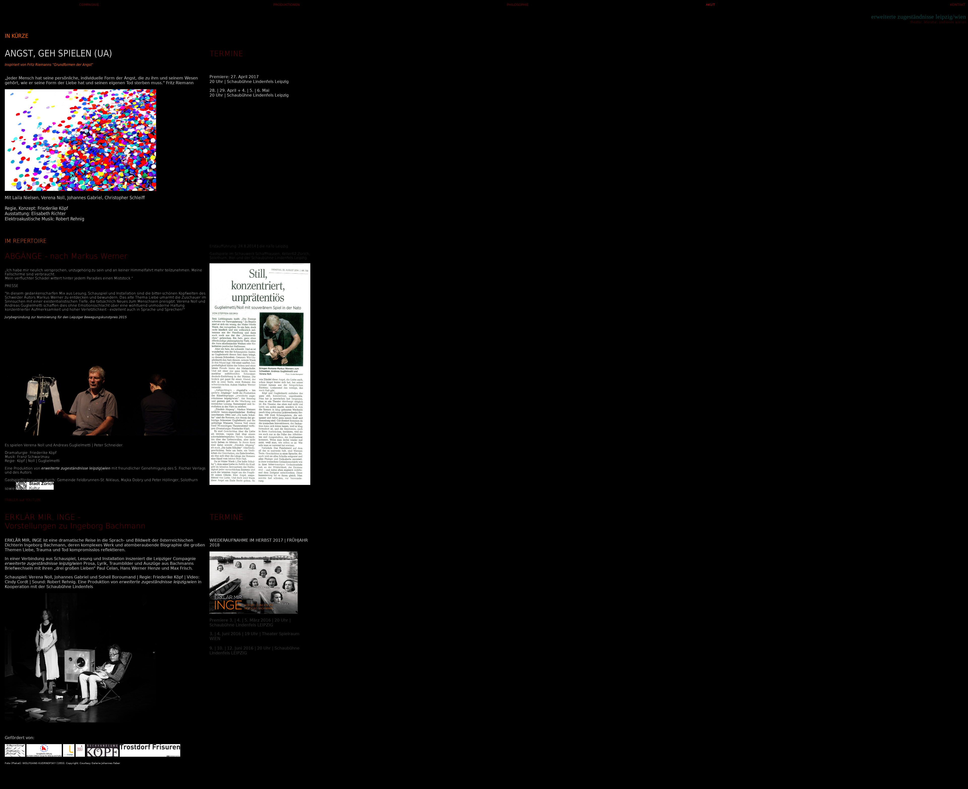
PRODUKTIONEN (286, 5)
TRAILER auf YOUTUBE (23, 500)
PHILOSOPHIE (518, 5)
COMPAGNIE (89, 5)
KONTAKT (957, 5)
